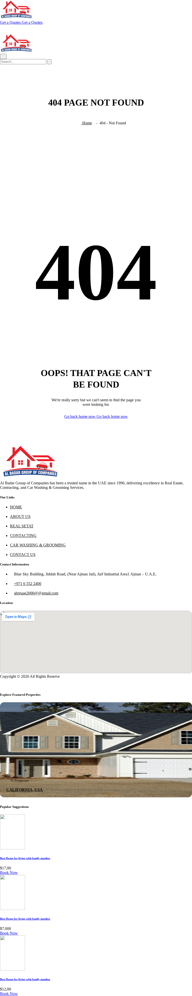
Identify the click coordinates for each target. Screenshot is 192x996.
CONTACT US (23, 554)
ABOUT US (20, 516)
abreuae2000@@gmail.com (36, 593)
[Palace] (29, 478)
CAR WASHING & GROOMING (38, 545)
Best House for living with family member (25, 858)
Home (86, 123)
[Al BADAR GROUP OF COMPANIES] (16, 18)
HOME (16, 507)
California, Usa (24, 790)
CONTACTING (23, 535)
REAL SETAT (22, 526)
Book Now (9, 872)
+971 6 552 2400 (27, 583)
